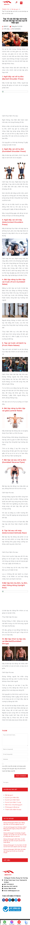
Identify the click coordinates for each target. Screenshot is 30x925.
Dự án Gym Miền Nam (12, 800)
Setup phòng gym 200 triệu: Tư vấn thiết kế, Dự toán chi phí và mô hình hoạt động (14, 840)
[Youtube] (6, 900)
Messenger (11, 924)
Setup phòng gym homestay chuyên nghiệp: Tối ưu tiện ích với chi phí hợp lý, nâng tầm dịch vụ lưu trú (14, 834)
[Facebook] (3, 900)
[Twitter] (16, 900)
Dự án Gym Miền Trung (13, 802)
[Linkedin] (9, 900)
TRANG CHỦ (6, 9)
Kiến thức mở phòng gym (13, 805)
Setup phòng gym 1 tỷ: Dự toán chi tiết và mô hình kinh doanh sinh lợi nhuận (15, 845)
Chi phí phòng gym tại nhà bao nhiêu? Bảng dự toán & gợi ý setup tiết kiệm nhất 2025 (15, 828)
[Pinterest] (19, 900)
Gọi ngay (4, 924)
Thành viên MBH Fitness (13, 809)
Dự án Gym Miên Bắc (12, 797)
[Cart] (16, 3)
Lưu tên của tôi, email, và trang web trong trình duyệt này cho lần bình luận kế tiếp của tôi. (14, 768)
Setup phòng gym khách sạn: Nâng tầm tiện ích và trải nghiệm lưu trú (14, 823)
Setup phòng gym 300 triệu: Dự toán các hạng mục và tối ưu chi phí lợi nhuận (14, 851)
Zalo (26, 924)
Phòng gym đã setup (12, 807)
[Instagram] (12, 900)
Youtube (19, 924)
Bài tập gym (15, 9)
